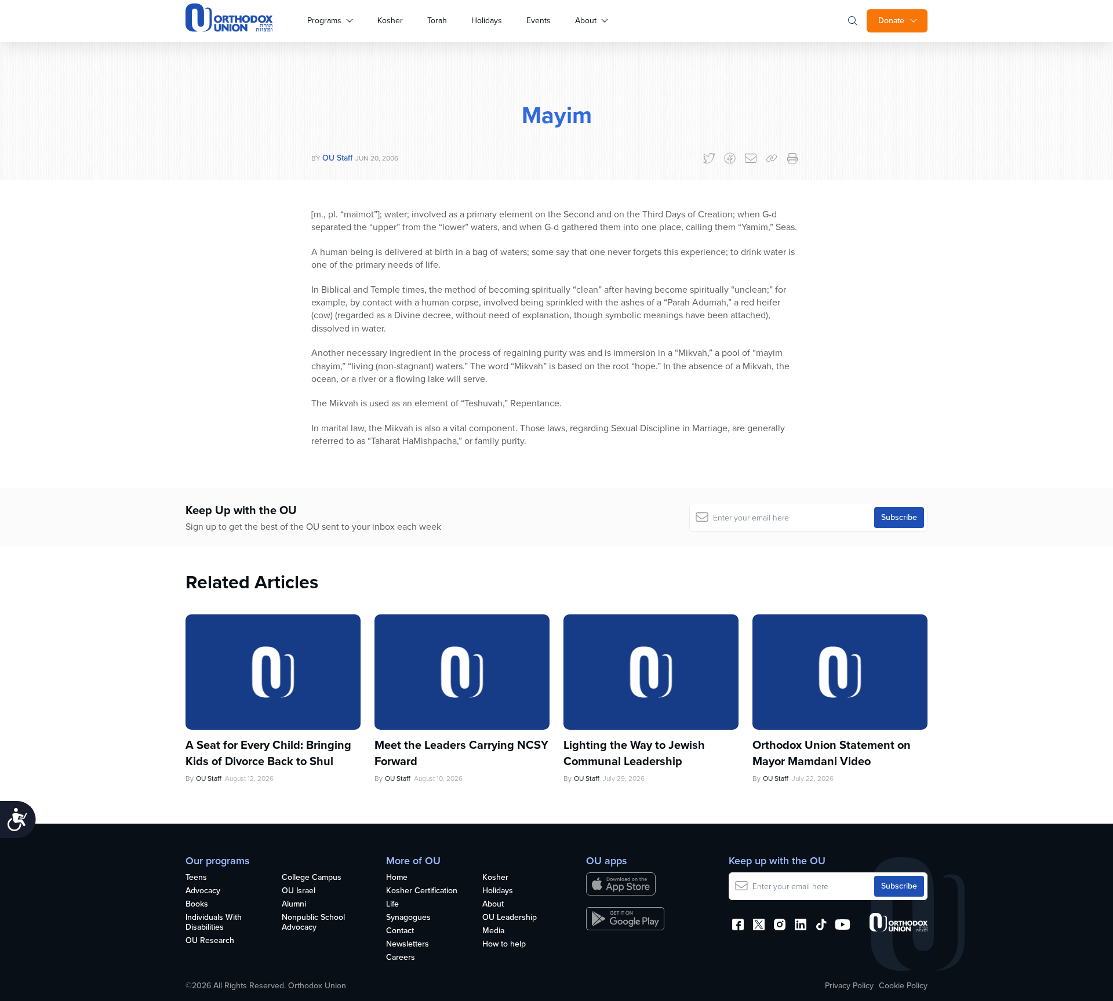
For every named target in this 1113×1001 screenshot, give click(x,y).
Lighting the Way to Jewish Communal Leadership (634, 753)
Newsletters (407, 944)
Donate (891, 20)
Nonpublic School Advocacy (313, 922)
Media (493, 931)
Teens (196, 877)
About (585, 20)
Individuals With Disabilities (214, 922)
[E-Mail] (750, 158)
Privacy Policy (849, 986)
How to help (504, 944)
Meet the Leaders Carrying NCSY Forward (461, 753)
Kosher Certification (421, 891)
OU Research (210, 941)
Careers (400, 957)
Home (397, 877)
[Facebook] (730, 158)
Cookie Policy (903, 986)
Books (197, 904)
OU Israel (298, 891)
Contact (400, 931)
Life (392, 904)
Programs (324, 20)
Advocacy (203, 891)
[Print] (792, 158)
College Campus (311, 877)
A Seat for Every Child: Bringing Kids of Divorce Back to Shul (268, 753)
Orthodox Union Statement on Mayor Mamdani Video (831, 753)
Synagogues (408, 917)
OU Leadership (509, 917)
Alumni (294, 904)
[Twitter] (709, 158)
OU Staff (337, 158)
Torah (437, 20)
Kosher (390, 20)
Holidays (486, 20)
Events (538, 20)
